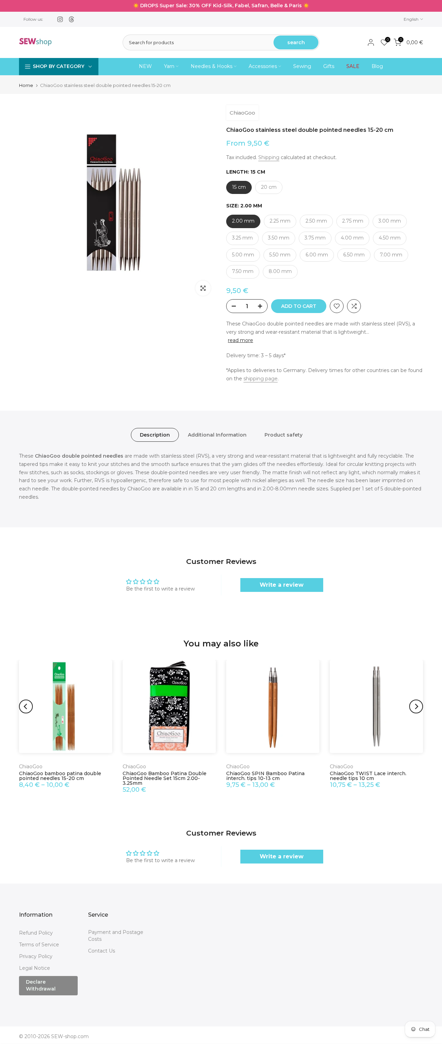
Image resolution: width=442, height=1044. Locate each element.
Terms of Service (39, 944)
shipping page (260, 378)
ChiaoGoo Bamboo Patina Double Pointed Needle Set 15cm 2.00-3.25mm (164, 778)
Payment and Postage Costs (115, 935)
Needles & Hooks (211, 66)
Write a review (282, 585)
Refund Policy (36, 933)
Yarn (169, 66)
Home (26, 85)
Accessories (263, 66)
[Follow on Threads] (71, 19)
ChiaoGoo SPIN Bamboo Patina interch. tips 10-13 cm (265, 775)
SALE (352, 66)
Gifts (328, 66)
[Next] (416, 706)
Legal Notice (34, 968)
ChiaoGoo (242, 112)
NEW (145, 66)
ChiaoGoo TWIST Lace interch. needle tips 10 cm (368, 775)
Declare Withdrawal (41, 985)
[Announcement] (221, 6)
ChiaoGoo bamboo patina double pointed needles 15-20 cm (60, 775)
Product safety (283, 435)
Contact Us (101, 951)
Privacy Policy (35, 956)
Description (155, 435)
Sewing (302, 66)
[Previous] (26, 706)
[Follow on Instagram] (60, 19)
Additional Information (217, 435)
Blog (377, 66)
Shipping (268, 157)
